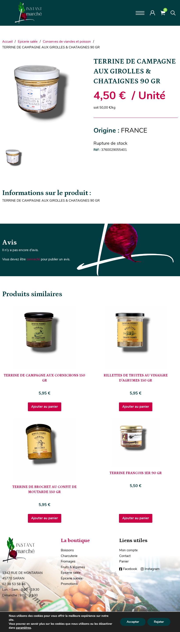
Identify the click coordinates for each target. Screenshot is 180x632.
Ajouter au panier (44, 406)
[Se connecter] (152, 13)
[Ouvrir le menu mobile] (140, 13)
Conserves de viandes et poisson (67, 41)
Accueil (7, 41)
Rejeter (159, 622)
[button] (80, 62)
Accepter (133, 622)
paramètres (23, 628)
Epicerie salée (28, 41)
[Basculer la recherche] (173, 13)
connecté (33, 259)
